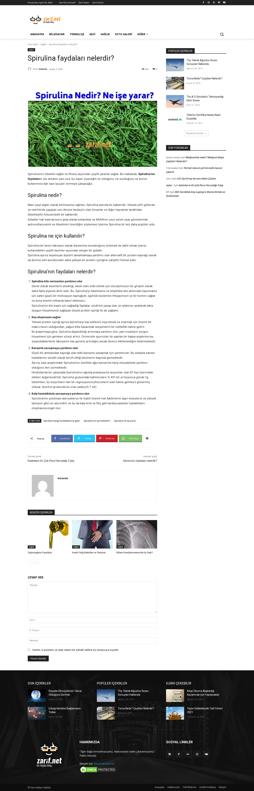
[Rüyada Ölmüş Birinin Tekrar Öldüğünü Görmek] (37, 695)
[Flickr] (188, 754)
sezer (169, 185)
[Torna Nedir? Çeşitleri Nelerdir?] (175, 83)
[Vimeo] (219, 3)
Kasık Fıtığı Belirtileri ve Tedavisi (89, 552)
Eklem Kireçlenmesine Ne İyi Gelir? (134, 552)
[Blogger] (169, 754)
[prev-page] (30, 561)
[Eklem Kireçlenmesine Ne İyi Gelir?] (136, 534)
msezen (43, 68)
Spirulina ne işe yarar (125, 420)
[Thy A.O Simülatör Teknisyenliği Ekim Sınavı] (175, 101)
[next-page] (36, 561)
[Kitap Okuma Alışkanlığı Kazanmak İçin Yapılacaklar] (175, 695)
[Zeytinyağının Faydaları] (48, 534)
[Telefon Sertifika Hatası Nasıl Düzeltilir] (175, 119)
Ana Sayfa (33, 44)
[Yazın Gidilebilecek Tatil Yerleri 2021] (175, 713)
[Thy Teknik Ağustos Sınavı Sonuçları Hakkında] (175, 65)
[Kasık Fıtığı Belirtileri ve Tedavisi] (92, 534)
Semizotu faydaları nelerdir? (140, 460)
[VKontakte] (206, 754)
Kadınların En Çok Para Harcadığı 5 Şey (51, 460)
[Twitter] (214, 3)
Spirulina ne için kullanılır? (97, 420)
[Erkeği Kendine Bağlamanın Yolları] (37, 713)
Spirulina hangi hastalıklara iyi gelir (62, 420)
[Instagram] (209, 3)
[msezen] (30, 69)
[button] (221, 34)
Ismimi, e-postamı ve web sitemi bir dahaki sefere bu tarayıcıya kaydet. (75, 649)
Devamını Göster (195, 133)
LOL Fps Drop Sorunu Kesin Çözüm (196, 178)
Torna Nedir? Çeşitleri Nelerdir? (204, 78)
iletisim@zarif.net (104, 763)
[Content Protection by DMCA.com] (98, 772)
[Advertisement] (155, 18)
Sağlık (43, 44)
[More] (147, 438)
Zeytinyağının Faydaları (40, 552)
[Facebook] (203, 3)
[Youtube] (224, 3)
